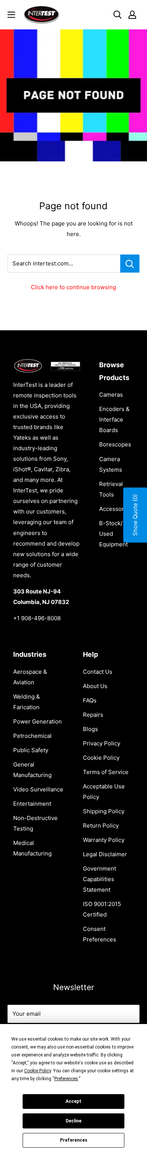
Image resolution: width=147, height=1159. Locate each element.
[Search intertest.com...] (129, 263)
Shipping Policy (103, 811)
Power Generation (37, 721)
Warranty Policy (103, 839)
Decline (73, 1121)
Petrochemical (32, 735)
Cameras (111, 394)
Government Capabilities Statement (99, 879)
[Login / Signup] (132, 15)
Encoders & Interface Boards (114, 419)
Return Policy (101, 825)
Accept (73, 1101)
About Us (95, 686)
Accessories (115, 508)
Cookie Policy (101, 757)
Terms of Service (106, 772)
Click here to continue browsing (73, 287)
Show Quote (135, 515)
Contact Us (97, 671)
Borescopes (115, 444)
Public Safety (30, 750)
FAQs (89, 700)
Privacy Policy (101, 743)
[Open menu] (11, 15)
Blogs (90, 729)
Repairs (93, 714)
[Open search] (117, 15)
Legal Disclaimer (105, 854)
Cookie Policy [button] (37, 1070)
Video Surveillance (38, 789)
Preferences (73, 1140)
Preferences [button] (66, 1078)
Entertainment (32, 803)
